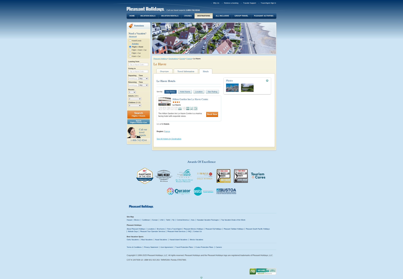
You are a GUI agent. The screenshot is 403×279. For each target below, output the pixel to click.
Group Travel (241, 16)
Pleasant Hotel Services (176, 231)
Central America (183, 220)
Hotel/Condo (136, 41)
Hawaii (129, 220)
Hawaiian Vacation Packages (208, 220)
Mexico (137, 220)
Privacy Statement (151, 247)
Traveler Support (249, 3)
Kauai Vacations (161, 240)
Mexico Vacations (196, 240)
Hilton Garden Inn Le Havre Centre (190, 99)
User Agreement (166, 247)
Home (132, 16)
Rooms (131, 89)
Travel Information (185, 71)
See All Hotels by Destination (169, 139)
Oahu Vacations (133, 240)
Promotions (139, 25)
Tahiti (168, 220)
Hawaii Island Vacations (178, 240)
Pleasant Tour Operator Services (152, 231)
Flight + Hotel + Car (139, 50)
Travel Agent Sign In (268, 3)
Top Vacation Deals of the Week (233, 220)
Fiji (173, 220)
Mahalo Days (133, 231)
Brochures (161, 229)
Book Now (212, 114)
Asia (192, 220)
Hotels (206, 71)
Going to (132, 68)
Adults (133, 96)
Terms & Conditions (134, 247)
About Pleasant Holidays (136, 229)
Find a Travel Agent (174, 229)
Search (138, 114)
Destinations (203, 16)
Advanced (133, 36)
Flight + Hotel (137, 47)
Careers (219, 247)
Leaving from (133, 61)
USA (162, 220)
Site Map (130, 217)
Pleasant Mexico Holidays (193, 229)
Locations (151, 229)
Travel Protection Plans (184, 247)
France (189, 59)
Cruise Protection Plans (204, 247)
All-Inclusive (222, 16)
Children (134, 102)
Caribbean (146, 220)
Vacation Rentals (169, 16)
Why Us (216, 3)
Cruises (188, 16)
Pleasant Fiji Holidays (213, 229)
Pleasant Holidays (160, 59)
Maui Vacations (147, 240)
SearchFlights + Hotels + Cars (138, 121)
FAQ (189, 231)
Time (141, 75)
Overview (164, 71)
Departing (132, 75)
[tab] (247, 80)
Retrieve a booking (231, 3)
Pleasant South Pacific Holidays (258, 229)
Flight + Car (136, 53)
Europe (182, 59)
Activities (135, 44)
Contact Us (197, 231)
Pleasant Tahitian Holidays (234, 229)
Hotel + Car (136, 56)
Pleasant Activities (263, 16)
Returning (132, 82)
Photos (229, 80)
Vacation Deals (147, 16)
